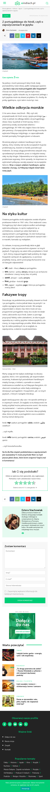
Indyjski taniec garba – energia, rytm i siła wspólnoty (29, 654)
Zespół (7, 745)
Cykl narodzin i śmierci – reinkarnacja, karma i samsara (29, 685)
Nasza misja (9, 741)
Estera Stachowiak (11, 30)
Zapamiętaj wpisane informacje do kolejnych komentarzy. (21, 592)
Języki (20, 8)
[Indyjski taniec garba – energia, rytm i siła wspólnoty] (8, 655)
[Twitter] (22, 35)
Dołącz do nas (10, 736)
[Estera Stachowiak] (3, 30)
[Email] (38, 35)
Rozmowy (21, 665)
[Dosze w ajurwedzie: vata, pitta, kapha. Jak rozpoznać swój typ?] (8, 701)
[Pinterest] (28, 35)
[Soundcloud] (20, 724)
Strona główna (6, 8)
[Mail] (23, 533)
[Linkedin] (33, 35)
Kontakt (8, 749)
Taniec (19, 650)
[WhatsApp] (17, 35)
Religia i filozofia (24, 681)
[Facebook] (12, 35)
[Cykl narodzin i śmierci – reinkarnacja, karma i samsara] (8, 686)
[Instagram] (10, 724)
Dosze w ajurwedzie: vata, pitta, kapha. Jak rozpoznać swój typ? (27, 701)
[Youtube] (15, 724)
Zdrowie (20, 696)
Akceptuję (25, 788)
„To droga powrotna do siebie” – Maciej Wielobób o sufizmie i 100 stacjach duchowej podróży (29, 672)
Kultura (15, 8)
